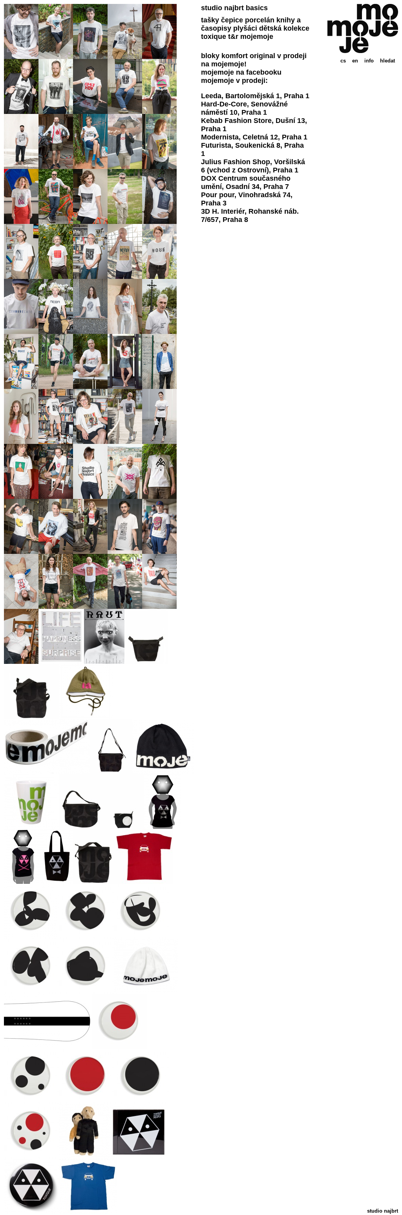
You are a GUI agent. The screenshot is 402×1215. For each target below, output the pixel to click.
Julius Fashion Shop (235, 162)
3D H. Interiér (223, 211)
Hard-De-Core (224, 104)
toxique (213, 36)
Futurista (216, 145)
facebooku (263, 72)
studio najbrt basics (234, 8)
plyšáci (245, 28)
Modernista (220, 137)
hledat (387, 61)
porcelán (259, 20)
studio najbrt (382, 1211)
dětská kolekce (284, 28)
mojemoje (256, 36)
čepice (232, 20)
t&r (233, 36)
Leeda (211, 96)
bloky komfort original (238, 56)
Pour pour (217, 195)
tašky (210, 20)
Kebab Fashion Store (236, 121)
